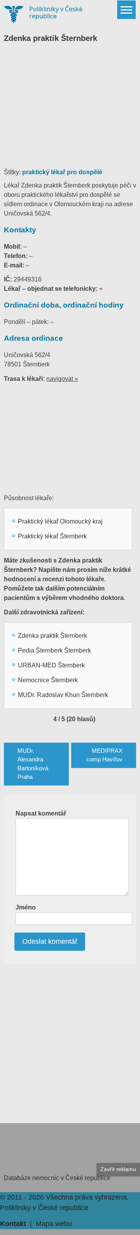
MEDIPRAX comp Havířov (104, 755)
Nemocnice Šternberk (48, 680)
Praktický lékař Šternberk (52, 536)
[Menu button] (126, 9)
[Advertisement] (70, 109)
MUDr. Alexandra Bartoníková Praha (33, 763)
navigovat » (62, 378)
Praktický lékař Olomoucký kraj (60, 521)
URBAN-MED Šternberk (51, 665)
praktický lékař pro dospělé (62, 172)
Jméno (26, 907)
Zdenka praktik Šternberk (52, 635)
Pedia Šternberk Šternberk (54, 650)
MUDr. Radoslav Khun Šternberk (63, 695)
